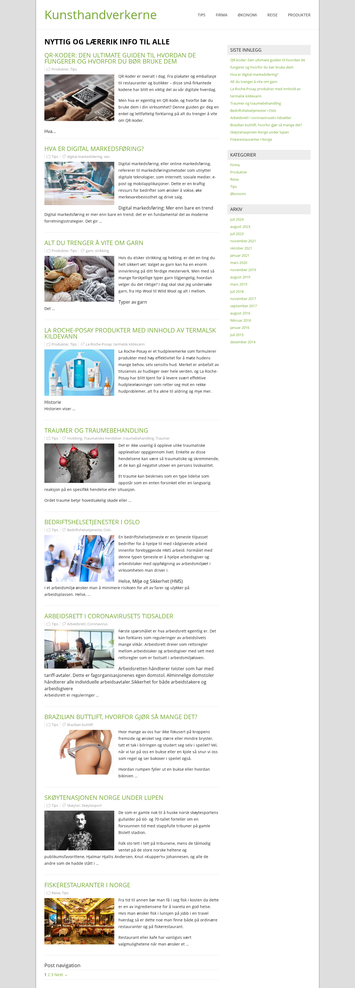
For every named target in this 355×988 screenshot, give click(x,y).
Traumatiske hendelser (102, 438)
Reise (272, 14)
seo (107, 156)
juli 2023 (237, 233)
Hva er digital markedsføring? (94, 148)
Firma (221, 14)
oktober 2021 (241, 248)
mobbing (74, 438)
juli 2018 (237, 291)
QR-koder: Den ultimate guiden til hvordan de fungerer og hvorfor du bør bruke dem (120, 58)
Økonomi (247, 14)
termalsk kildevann (129, 344)
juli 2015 (237, 334)
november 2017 (243, 298)
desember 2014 (242, 341)
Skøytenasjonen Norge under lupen (103, 797)
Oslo (107, 529)
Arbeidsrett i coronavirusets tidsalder (108, 616)
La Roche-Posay (99, 344)
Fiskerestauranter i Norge (87, 885)
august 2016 (240, 313)
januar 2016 (239, 327)
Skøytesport (92, 805)
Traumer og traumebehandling (96, 430)
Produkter (299, 14)
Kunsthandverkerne (100, 14)
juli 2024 (237, 219)
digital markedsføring (84, 156)
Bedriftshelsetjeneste (84, 529)
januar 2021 (239, 255)
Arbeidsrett (76, 623)
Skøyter (73, 805)
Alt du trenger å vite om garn (93, 242)
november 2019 (243, 269)
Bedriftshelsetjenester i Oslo (92, 522)
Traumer (163, 438)
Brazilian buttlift (80, 724)
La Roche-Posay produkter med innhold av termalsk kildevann (130, 333)
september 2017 (243, 305)
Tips (202, 14)
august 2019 (240, 276)
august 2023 (240, 226)
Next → (61, 974)
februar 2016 (240, 320)
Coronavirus (97, 623)
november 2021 (243, 240)
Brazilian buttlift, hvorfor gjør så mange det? (120, 716)
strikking (102, 250)
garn (89, 250)
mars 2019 (238, 284)
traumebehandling (138, 438)
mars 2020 (238, 262)
